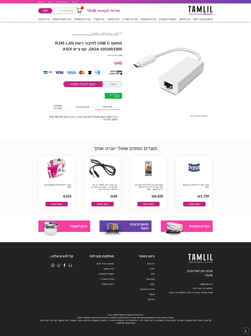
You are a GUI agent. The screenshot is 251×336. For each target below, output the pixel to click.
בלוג (153, 274)
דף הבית (151, 264)
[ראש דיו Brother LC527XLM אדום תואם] (57, 168)
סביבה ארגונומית (82, 19)
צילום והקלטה (108, 284)
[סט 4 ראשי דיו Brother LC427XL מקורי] (194, 168)
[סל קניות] (79, 11)
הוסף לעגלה (194, 204)
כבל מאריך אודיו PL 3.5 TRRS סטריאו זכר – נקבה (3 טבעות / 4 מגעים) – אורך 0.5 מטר (104, 187)
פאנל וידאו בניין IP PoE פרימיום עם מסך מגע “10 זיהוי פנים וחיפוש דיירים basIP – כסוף (149, 187)
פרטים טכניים (82, 107)
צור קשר (40, 2)
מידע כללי (107, 107)
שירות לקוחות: (103, 11)
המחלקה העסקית (62, 2)
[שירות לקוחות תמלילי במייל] (70, 266)
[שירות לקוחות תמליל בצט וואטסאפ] (53, 266)
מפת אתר (150, 279)
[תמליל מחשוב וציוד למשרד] (200, 262)
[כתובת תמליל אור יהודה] (59, 266)
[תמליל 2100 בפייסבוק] (64, 266)
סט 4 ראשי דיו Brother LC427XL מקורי (196, 186)
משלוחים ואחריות (57, 107)
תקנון (152, 284)
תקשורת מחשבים (167, 19)
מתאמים (95, 33)
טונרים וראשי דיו (130, 19)
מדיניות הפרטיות (147, 289)
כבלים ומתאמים (148, 19)
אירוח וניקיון (44, 19)
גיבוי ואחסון (184, 19)
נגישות (152, 294)
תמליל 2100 (118, 33)
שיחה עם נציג (114, 96)
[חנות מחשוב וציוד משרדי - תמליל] (200, 11)
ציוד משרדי (98, 19)
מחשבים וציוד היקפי (203, 19)
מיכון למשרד (113, 19)
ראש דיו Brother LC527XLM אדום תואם (57, 186)
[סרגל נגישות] (246, 331)
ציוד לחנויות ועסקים (61, 19)
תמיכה (50, 2)
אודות (152, 269)
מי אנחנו (75, 2)
